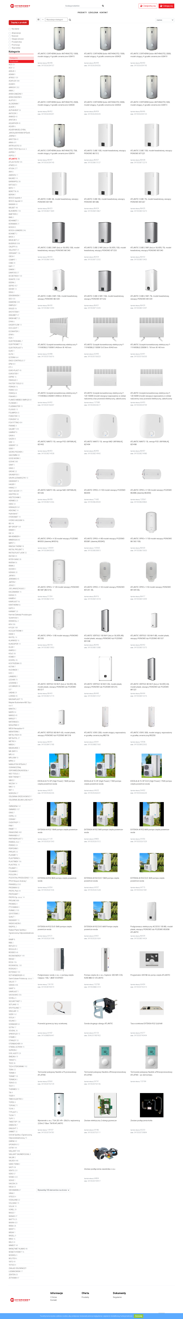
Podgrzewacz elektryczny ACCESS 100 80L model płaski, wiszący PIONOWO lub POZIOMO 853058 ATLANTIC (151, 929)
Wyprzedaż (16, 48)
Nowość (15, 36)
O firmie (53, 1297)
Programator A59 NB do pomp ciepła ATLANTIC (150, 975)
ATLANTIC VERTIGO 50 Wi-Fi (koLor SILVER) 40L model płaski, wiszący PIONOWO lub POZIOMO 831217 (57, 687)
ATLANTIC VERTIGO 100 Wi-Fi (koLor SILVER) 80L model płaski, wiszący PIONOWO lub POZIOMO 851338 (104, 638)
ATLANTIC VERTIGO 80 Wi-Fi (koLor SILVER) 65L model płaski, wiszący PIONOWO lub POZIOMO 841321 (149, 687)
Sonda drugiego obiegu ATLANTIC (98, 1023)
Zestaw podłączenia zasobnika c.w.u (99, 1169)
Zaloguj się (168, 6)
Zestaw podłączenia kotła (141, 1120)
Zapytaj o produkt (19, 22)
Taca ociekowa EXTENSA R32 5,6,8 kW (146, 1023)
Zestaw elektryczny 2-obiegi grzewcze (100, 1120)
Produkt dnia (17, 42)
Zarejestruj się (149, 6)
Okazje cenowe (18, 39)
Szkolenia (93, 12)
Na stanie (15, 29)
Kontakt (104, 12)
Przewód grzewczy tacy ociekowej (52, 1023)
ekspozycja (16, 33)
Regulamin (117, 1297)
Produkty (82, 12)
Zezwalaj (138, 1316)
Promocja (16, 45)
